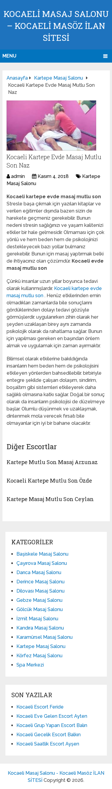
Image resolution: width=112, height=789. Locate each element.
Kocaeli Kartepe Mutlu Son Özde (49, 480)
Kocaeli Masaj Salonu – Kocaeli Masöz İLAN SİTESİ (56, 25)
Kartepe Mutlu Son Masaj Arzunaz (52, 462)
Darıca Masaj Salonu (38, 572)
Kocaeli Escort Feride (40, 707)
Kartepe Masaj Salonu (40, 646)
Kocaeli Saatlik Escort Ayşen (47, 744)
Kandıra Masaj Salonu (40, 628)
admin (18, 176)
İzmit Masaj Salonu (37, 618)
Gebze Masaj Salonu (39, 600)
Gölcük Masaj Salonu (39, 609)
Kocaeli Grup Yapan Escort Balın (51, 725)
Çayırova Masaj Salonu (41, 563)
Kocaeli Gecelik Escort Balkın (48, 734)
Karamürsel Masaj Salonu (44, 637)
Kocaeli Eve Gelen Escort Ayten (51, 716)
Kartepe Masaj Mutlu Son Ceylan (50, 499)
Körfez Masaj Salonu (39, 655)
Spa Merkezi (30, 665)
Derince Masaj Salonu (40, 582)
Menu (9, 56)
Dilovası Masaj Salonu (40, 591)
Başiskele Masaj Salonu (42, 554)
